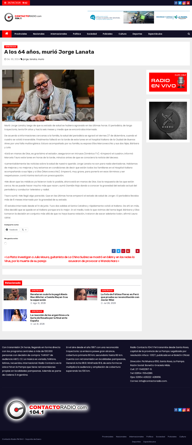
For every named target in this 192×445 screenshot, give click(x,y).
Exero (38, 439)
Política (77, 33)
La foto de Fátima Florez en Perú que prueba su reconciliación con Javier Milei (120, 297)
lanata (33, 59)
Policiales (107, 33)
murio (41, 59)
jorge (26, 59)
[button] (189, 33)
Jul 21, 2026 (39, 324)
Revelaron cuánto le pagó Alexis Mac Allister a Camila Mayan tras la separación (49, 297)
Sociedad (92, 33)
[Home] (7, 34)
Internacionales (59, 33)
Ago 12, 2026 (39, 303)
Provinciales (21, 33)
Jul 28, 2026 (110, 303)
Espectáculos (155, 33)
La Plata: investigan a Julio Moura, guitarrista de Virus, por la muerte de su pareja (36, 259)
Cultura (123, 33)
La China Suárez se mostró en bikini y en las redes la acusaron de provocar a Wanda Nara (101, 259)
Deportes (137, 33)
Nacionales (39, 33)
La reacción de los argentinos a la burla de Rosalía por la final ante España (49, 318)
